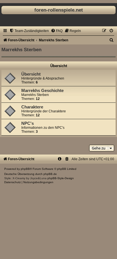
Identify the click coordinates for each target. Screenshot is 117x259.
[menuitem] (29, 31)
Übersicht (58, 66)
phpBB (25, 168)
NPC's (27, 123)
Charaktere (32, 107)
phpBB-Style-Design (60, 178)
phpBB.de (50, 173)
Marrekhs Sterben (21, 49)
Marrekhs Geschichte (42, 90)
